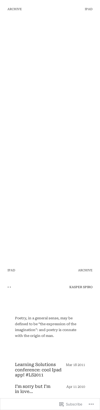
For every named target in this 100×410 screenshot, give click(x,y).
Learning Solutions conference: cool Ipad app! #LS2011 (38, 369)
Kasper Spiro (81, 287)
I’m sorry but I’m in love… (32, 389)
